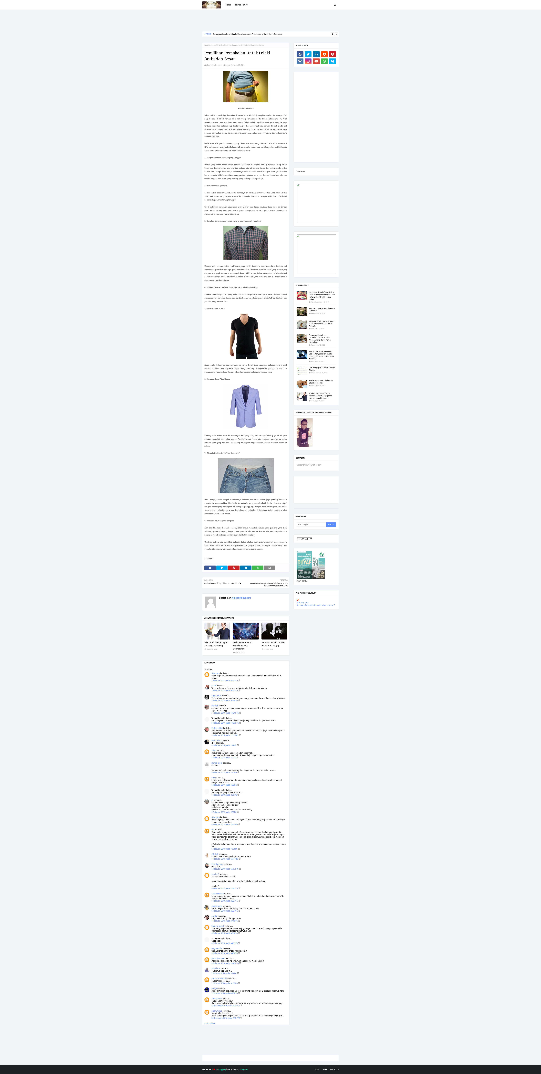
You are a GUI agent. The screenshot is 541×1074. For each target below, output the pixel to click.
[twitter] (308, 54)
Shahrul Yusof (217, 926)
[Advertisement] (253, 20)
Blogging (222, 1069)
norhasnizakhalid (219, 978)
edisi (213, 778)
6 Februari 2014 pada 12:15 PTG (225, 859)
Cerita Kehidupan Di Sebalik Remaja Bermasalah (242, 645)
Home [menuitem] (228, 5)
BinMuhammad (218, 958)
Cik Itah (214, 854)
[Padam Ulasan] (239, 680)
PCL (213, 830)
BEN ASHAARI (303, 603)
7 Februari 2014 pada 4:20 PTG (224, 993)
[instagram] (308, 61)
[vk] (300, 61)
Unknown (215, 673)
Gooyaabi (244, 1069)
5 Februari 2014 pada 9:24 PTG (224, 700)
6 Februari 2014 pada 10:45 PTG (225, 963)
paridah (214, 706)
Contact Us (334, 1069)
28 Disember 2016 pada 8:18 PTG (225, 1018)
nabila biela (216, 906)
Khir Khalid (216, 696)
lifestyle (219, 45)
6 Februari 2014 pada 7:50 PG (224, 772)
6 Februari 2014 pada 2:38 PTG (224, 911)
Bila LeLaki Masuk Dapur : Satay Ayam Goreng (216, 644)
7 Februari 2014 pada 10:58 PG (224, 983)
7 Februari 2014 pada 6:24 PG (224, 973)
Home (317, 1069)
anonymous (216, 998)
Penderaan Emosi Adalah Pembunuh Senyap (273, 644)
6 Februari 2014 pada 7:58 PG (224, 785)
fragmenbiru (216, 948)
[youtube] (316, 61)
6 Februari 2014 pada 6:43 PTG (224, 953)
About (325, 1069)
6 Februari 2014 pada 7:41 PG (224, 758)
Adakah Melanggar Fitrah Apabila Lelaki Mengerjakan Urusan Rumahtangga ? (320, 395)
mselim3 (215, 874)
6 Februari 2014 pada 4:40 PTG (224, 943)
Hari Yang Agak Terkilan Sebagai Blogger (322, 369)
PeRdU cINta (217, 728)
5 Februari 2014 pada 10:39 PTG (225, 723)
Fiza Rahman (217, 864)
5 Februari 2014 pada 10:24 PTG (225, 713)
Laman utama (209, 45)
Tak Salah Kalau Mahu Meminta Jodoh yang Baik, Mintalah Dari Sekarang (243, 34)
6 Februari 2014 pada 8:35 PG (224, 795)
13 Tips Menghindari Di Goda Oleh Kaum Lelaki (321, 381)
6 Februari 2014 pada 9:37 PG (224, 812)
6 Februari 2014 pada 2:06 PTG (224, 888)
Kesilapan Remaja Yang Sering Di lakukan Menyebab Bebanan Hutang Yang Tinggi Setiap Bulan (322, 295)
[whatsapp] (324, 61)
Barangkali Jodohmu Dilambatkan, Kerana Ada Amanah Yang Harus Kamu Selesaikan (320, 338)
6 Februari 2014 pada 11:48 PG (224, 849)
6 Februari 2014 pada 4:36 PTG (224, 933)
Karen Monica (217, 894)
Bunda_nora (216, 763)
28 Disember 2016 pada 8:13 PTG (225, 1006)
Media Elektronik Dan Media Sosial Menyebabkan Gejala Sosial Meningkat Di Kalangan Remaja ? (321, 355)
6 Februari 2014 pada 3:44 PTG (224, 921)
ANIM (213, 686)
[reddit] (324, 54)
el (212, 800)
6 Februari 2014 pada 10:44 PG (224, 824)
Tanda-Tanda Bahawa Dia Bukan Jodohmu (322, 309)
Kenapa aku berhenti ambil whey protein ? (316, 605)
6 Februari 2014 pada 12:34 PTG (225, 869)
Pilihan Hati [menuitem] (240, 5)
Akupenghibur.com (214, 65)
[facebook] (300, 54)
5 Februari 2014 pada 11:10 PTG (225, 735)
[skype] (332, 61)
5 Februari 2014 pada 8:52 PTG (224, 680)
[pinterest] (332, 54)
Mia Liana (215, 968)
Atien (213, 750)
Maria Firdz (216, 740)
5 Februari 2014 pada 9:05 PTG (224, 690)
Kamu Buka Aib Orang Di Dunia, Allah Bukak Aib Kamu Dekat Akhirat (322, 323)
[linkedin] (316, 54)
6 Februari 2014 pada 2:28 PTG (224, 901)
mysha (214, 916)
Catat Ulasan (210, 1023)
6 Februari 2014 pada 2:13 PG (224, 745)
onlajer (214, 988)
